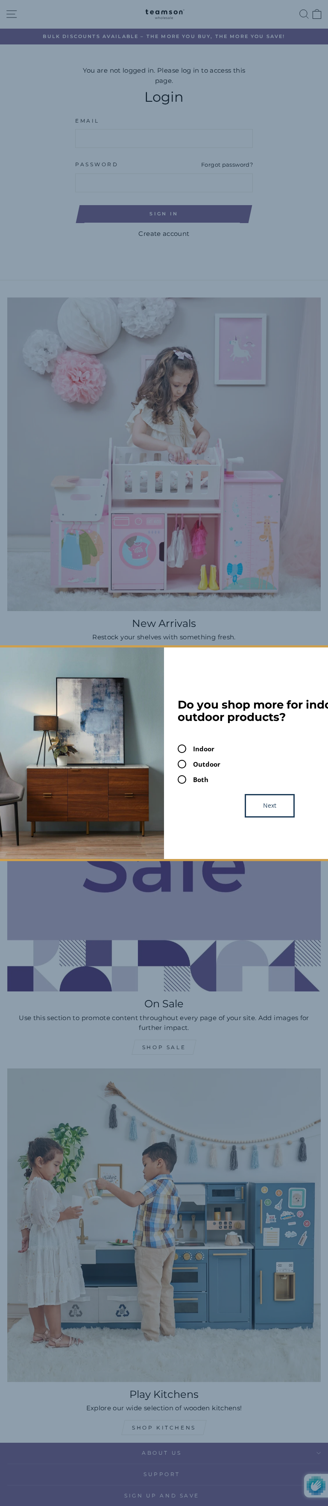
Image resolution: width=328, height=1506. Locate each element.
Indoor (203, 748)
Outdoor (206, 764)
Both (200, 779)
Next (269, 805)
